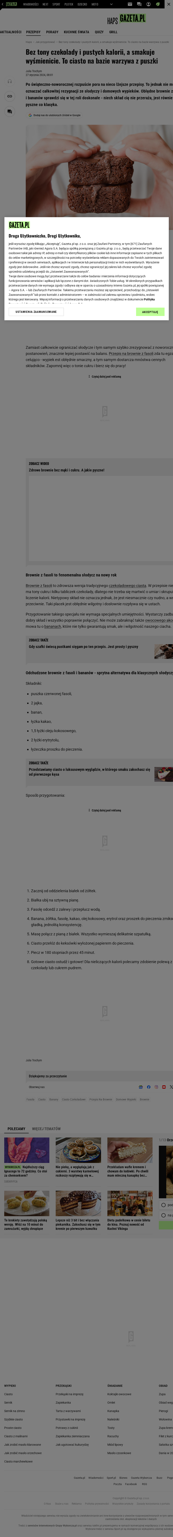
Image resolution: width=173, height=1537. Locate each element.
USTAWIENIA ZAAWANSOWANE (36, 311)
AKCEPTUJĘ (150, 312)
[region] (86, 268)
